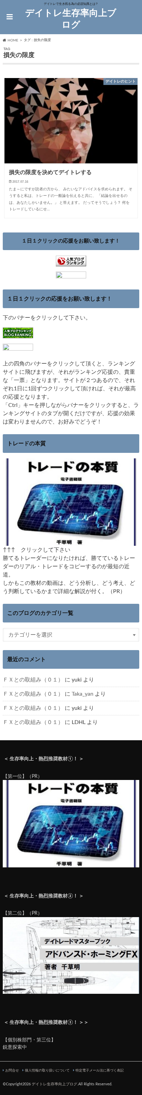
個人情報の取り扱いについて (47, 1070)
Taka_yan (82, 694)
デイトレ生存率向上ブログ (70, 19)
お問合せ (12, 1070)
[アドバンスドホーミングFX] (71, 990)
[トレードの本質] (71, 541)
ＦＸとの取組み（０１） (33, 680)
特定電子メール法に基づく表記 (99, 1070)
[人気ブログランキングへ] (71, 262)
